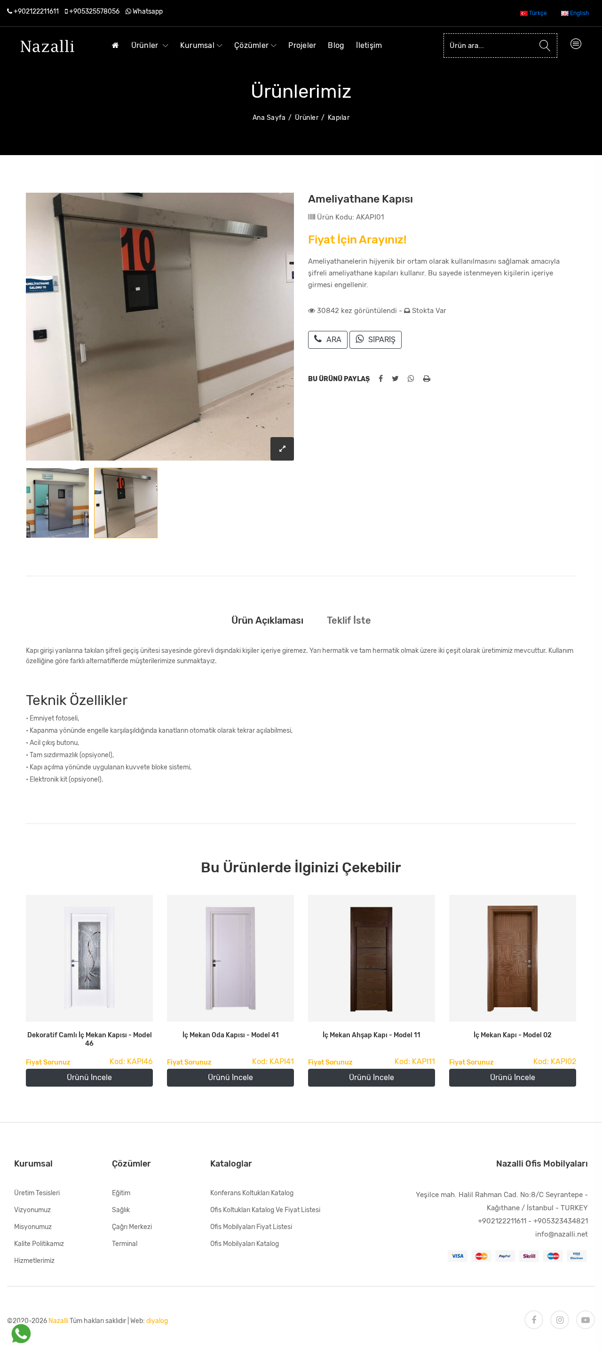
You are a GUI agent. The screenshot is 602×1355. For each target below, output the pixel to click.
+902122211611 (36, 12)
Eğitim (121, 1193)
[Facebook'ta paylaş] (381, 378)
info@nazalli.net (561, 1234)
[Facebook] (533, 1319)
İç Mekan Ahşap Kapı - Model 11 (371, 1035)
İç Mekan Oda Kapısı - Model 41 (230, 1035)
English (579, 13)
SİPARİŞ (382, 339)
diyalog (157, 1321)
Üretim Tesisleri (37, 1193)
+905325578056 (94, 12)
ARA (333, 339)
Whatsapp (148, 12)
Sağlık (121, 1210)
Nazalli (58, 1321)
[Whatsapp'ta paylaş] (411, 378)
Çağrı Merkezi (132, 1227)
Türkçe (537, 13)
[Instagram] (559, 1319)
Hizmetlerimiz (34, 1261)
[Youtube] (585, 1319)
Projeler (302, 45)
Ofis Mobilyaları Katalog (244, 1244)
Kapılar (339, 118)
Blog (336, 45)
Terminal (124, 1244)
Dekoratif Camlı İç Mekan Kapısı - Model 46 (89, 1039)
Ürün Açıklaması (267, 620)
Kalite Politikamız (39, 1244)
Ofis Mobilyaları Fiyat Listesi (251, 1227)
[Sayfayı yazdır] (426, 378)
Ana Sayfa (269, 118)
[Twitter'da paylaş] (395, 378)
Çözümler (251, 45)
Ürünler (145, 45)
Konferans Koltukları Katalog (251, 1193)
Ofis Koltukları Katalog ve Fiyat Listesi (265, 1210)
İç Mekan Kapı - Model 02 (513, 1035)
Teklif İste (349, 620)
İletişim (369, 45)
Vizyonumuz (32, 1210)
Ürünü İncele (89, 1077)
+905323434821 (560, 1221)
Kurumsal (197, 45)
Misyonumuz (33, 1227)
